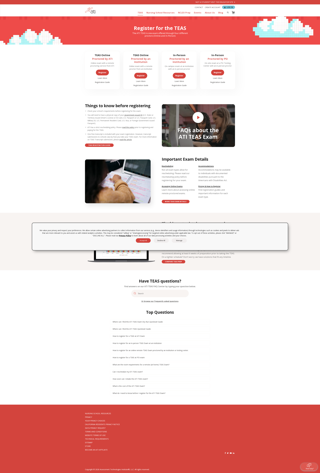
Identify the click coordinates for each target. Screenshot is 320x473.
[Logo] (90, 10)
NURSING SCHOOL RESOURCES (98, 413)
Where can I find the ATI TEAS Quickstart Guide (132, 329)
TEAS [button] (140, 12)
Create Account (212, 7)
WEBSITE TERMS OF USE (95, 435)
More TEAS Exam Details (175, 201)
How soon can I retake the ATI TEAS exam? (130, 379)
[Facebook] (225, 453)
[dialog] (160, 236)
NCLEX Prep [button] (184, 12)
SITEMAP (88, 442)
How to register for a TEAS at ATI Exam (129, 336)
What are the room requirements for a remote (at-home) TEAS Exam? (141, 364)
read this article (125, 139)
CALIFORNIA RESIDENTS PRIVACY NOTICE (102, 424)
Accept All (143, 240)
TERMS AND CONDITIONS (96, 431)
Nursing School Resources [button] (160, 12)
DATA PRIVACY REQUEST (95, 428)
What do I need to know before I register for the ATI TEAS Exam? (139, 393)
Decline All (161, 240)
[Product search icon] (228, 12)
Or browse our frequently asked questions (159, 301)
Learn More (102, 78)
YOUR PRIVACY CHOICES (95, 421)
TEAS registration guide (99, 145)
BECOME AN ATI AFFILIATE (96, 450)
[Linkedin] (233, 453)
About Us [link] (210, 12)
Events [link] (197, 12)
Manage (179, 240)
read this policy (128, 127)
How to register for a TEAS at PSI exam (129, 357)
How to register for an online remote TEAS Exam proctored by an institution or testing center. (150, 350)
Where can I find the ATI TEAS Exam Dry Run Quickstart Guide (138, 322)
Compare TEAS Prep (173, 262)
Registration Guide (102, 82)
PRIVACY (88, 417)
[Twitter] (228, 453)
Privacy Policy (125, 235)
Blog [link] (220, 12)
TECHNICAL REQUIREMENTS (97, 439)
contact (199, 7)
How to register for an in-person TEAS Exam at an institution (137, 343)
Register (102, 72)
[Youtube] (231, 453)
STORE (88, 446)
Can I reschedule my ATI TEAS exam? (128, 372)
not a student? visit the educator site (215, 2)
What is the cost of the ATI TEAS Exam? (129, 386)
